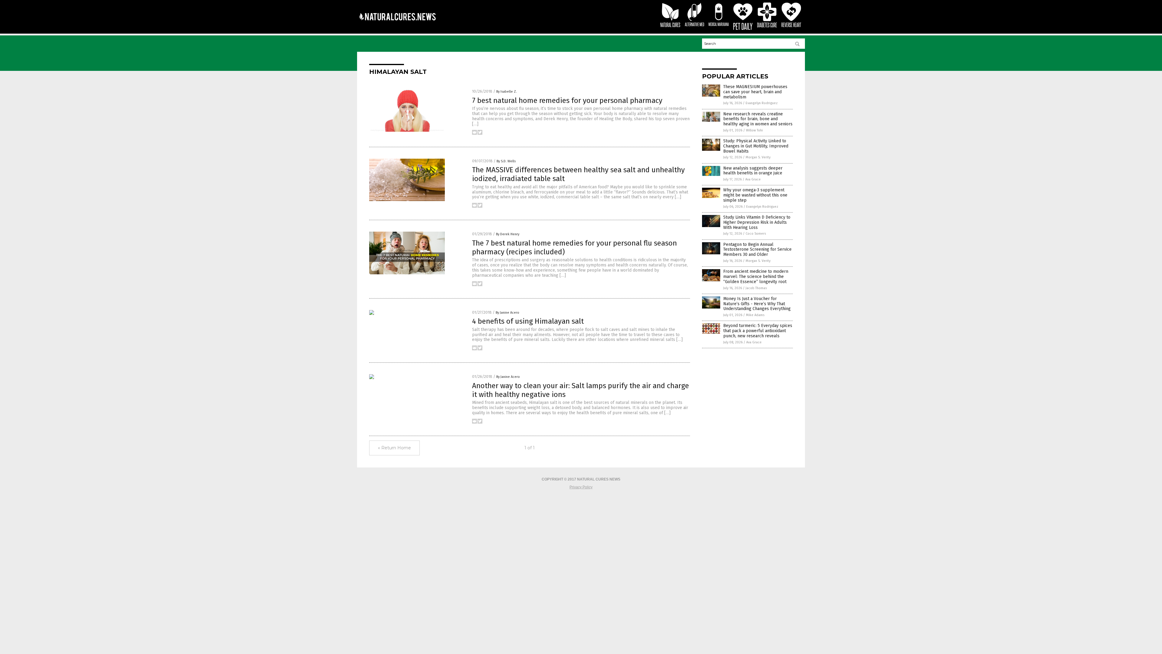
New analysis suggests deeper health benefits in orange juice (753, 171)
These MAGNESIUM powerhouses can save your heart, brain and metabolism (755, 92)
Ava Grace (753, 179)
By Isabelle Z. (506, 92)
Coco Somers (756, 234)
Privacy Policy (581, 487)
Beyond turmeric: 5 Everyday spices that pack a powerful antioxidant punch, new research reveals (757, 331)
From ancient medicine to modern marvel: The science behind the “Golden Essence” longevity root (755, 276)
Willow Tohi (754, 130)
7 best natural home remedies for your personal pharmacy (567, 100)
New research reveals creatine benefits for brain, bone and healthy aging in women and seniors (758, 119)
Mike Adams (755, 315)
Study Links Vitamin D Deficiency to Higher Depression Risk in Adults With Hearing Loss (756, 222)
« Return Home (394, 448)
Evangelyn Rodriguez (762, 103)
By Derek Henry (507, 234)
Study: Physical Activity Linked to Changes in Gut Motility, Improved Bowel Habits (755, 146)
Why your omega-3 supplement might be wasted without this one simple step (755, 195)
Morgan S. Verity (758, 157)
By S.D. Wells (506, 161)
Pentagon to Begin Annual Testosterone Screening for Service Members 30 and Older (757, 249)
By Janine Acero (507, 313)
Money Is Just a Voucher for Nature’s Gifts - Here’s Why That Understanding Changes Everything (757, 304)
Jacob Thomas (756, 288)
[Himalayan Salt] (397, 24)
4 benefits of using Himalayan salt (528, 321)
